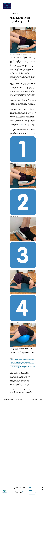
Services (30, 490)
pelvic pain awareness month (18, 392)
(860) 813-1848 (20, 491)
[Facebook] (42, 489)
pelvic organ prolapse (25, 391)
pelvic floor (18, 389)
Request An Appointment (34, 492)
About (30, 487)
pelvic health (16, 391)
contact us (21, 124)
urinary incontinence (20, 393)
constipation (12, 389)
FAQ (29, 491)
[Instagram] (42, 487)
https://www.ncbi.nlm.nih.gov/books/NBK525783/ (21, 362)
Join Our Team (32, 494)
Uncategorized (13, 13)
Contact (30, 488)
